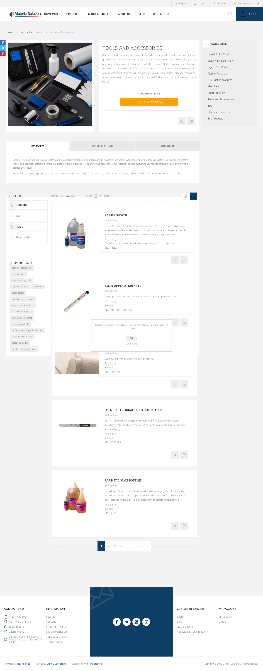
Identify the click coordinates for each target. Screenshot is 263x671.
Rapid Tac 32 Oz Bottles (123, 480)
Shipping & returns (56, 626)
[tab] (37, 146)
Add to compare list (182, 121)
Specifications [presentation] (102, 146)
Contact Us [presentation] (167, 146)
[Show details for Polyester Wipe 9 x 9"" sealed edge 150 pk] (77, 363)
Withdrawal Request (57, 631)
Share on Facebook (3, 42)
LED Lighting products (220, 80)
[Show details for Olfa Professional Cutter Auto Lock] (77, 425)
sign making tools (20, 324)
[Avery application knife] (77, 301)
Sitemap (50, 616)
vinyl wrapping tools (21, 280)
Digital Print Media (218, 67)
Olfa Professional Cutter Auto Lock (133, 410)
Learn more (131, 344)
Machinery (214, 86)
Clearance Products (219, 112)
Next (138, 546)
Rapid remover (116, 215)
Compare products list (248, 3)
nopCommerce (23, 664)
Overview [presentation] (37, 146)
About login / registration (191, 631)
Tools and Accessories (221, 99)
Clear (18, 215)
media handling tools (22, 311)
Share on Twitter (3, 48)
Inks (210, 105)
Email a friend (191, 121)
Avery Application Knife (123, 286)
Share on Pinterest (3, 53)
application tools (19, 286)
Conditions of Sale (56, 636)
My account (225, 616)
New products (185, 626)
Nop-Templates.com (93, 664)
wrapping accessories (22, 318)
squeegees (37, 286)
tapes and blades (20, 343)
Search (181, 616)
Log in (201, 3)
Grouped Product (149, 93)
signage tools (18, 274)
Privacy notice (54, 641)
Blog (179, 621)
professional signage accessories (27, 330)
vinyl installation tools (22, 336)
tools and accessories (22, 268)
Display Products (217, 73)
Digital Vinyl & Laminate (220, 60)
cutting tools (18, 293)
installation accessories (22, 299)
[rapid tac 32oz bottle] (77, 496)
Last (146, 546)
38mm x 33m (23, 237)
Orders (222, 621)
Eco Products (215, 118)
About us (51, 621)
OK (131, 338)
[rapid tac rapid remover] (77, 231)
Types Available (150, 101)
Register (183, 3)
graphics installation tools (24, 349)
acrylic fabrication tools (23, 305)
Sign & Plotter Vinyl (218, 54)
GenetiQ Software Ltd (56, 664)
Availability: (111, 239)
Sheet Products (216, 92)
